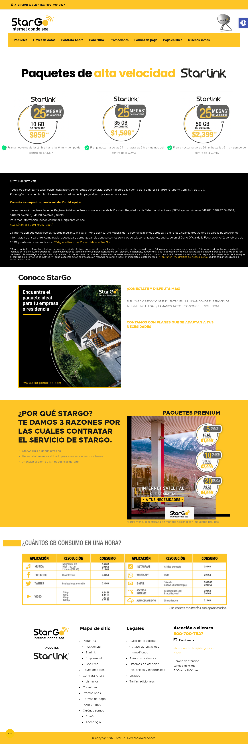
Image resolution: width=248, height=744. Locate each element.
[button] (243, 23)
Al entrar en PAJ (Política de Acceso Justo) (183, 256)
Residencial (93, 647)
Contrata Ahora (93, 676)
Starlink (90, 652)
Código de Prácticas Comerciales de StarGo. (82, 242)
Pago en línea (92, 705)
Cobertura (90, 687)
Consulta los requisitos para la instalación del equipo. (46, 202)
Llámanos (92, 681)
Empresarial (94, 658)
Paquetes (89, 641)
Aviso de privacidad (142, 641)
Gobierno (92, 664)
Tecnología (93, 722)
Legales (134, 676)
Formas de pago (94, 699)
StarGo (90, 716)
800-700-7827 (188, 633)
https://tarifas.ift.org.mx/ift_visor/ (31, 224)
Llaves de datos (94, 670)
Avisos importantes (142, 658)
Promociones (92, 693)
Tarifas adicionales (142, 681)
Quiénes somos (93, 710)
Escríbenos (186, 640)
